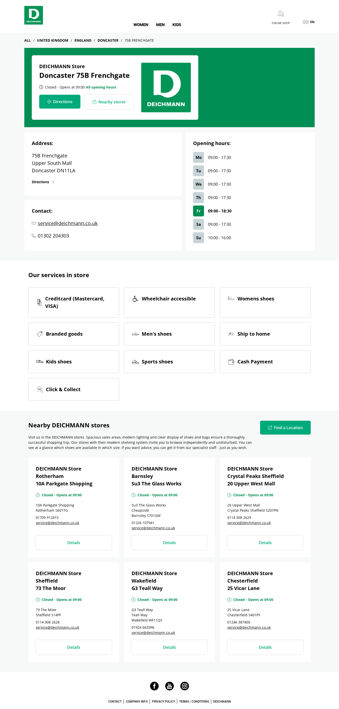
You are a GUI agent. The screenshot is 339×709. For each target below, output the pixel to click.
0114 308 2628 (48, 622)
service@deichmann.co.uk (68, 223)
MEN (160, 25)
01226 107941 (143, 522)
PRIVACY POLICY (163, 701)
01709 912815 (47, 517)
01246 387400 (238, 622)
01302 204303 (53, 235)
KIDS (176, 25)
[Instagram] (184, 689)
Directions (40, 181)
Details (73, 542)
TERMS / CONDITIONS (194, 701)
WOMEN (141, 25)
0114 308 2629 (239, 517)
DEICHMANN (222, 701)
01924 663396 (143, 627)
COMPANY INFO (137, 701)
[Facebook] (154, 689)
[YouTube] (169, 689)
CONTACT (115, 701)
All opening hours (101, 87)
